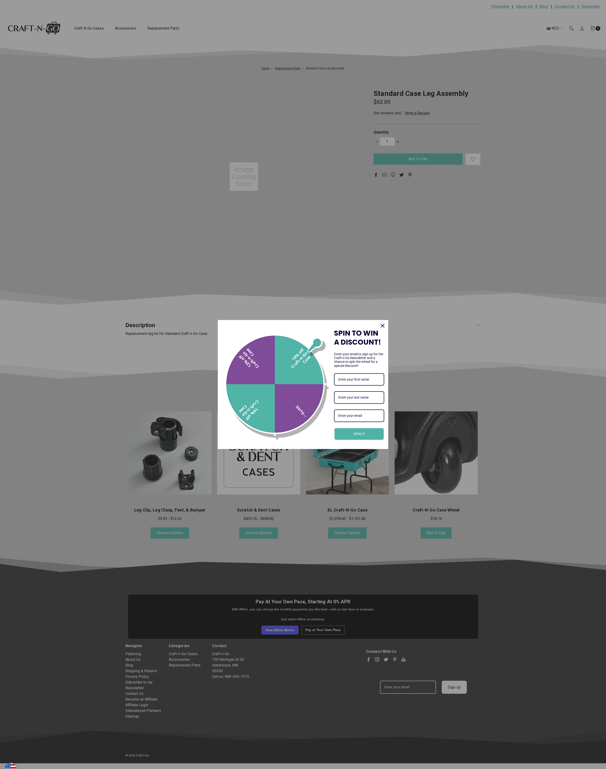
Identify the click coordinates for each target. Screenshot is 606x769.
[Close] (382, 325)
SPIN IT (359, 434)
